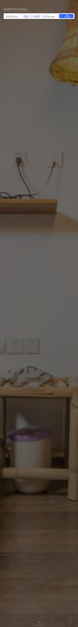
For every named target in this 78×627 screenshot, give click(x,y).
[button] (68, 2)
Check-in (25, 15)
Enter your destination (10, 15)
